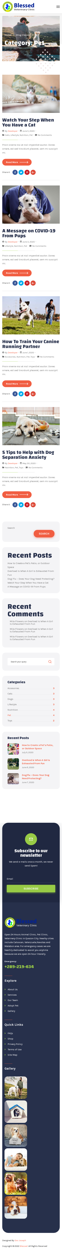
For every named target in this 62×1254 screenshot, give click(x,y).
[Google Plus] (33, 172)
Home (8, 35)
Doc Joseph (20, 1240)
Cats (7, 135)
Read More (12, 162)
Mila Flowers (17, 621)
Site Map (12, 1054)
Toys (33, 357)
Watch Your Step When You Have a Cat (28, 122)
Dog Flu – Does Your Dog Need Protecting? (31, 578)
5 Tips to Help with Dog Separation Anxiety (28, 455)
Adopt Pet (13, 1005)
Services (12, 994)
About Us (13, 989)
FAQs (10, 1033)
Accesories (10, 357)
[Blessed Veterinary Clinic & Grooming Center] (19, 6)
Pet (31, 135)
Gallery (11, 1011)
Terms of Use (15, 1049)
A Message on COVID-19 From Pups (29, 233)
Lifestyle (15, 135)
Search (11, 527)
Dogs (31, 699)
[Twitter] (21, 172)
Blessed (24, 1246)
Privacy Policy (15, 1044)
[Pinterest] (27, 172)
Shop (10, 1038)
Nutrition (24, 135)
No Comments (45, 135)
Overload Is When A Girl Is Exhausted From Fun (31, 622)
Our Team (13, 1000)
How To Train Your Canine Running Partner (30, 344)
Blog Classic (23, 35)
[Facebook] (15, 172)
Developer (13, 131)
